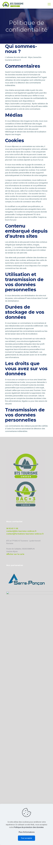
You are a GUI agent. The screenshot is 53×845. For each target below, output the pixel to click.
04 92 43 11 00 (12, 528)
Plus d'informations (26, 832)
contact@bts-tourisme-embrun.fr (21, 531)
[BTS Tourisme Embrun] (12, 4)
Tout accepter (26, 838)
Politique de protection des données (29, 827)
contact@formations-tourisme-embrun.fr (25, 534)
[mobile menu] (49, 4)
